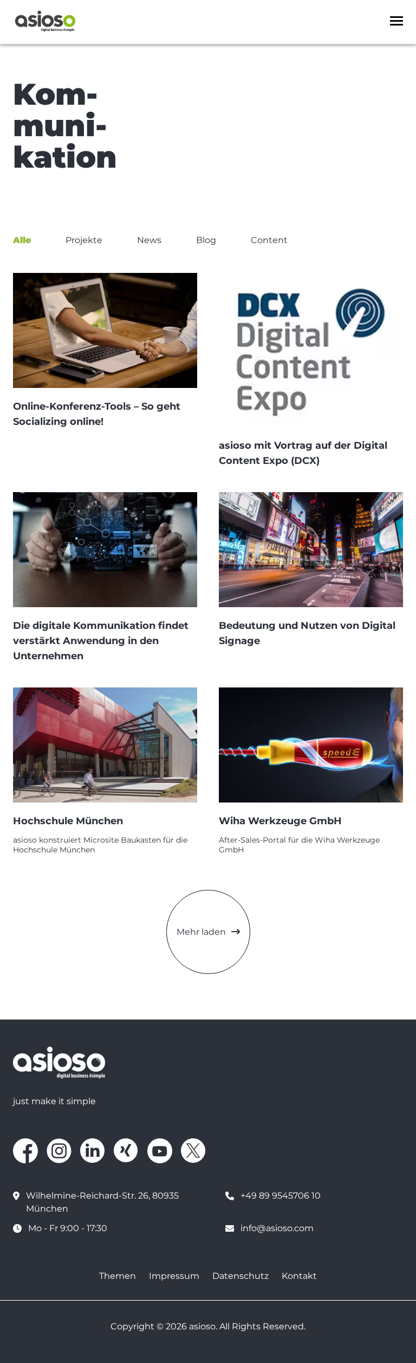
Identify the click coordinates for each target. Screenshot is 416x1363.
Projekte (84, 240)
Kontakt (299, 1276)
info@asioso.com (277, 1228)
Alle (22, 240)
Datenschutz (240, 1276)
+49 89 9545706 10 (280, 1195)
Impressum (174, 1276)
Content (269, 240)
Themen (117, 1276)
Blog (206, 240)
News (149, 240)
